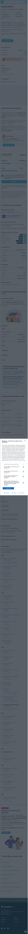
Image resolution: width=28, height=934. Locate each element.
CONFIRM (8, 488)
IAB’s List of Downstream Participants (15, 460)
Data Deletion (6, 492)
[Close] (25, 441)
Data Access (14, 492)
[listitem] (14, 464)
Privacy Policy (21, 492)
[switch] (23, 467)
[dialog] (14, 467)
